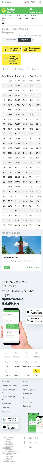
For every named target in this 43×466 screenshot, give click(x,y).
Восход (11, 17)
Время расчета (10, 40)
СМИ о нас (27, 402)
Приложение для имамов (9, 398)
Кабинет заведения (9, 386)
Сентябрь (18, 68)
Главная (22, 35)
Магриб (33, 17)
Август (6, 68)
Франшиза (6, 412)
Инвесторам (7, 404)
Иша (4, 22)
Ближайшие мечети (34, 49)
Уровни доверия (29, 390)
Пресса (26, 398)
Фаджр (4, 17)
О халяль (26, 386)
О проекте (27, 394)
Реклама (5, 381)
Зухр (19, 17)
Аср (26, 17)
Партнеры (6, 408)
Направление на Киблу (15, 49)
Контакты (27, 406)
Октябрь (31, 68)
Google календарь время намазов (14, 60)
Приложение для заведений (9, 391)
